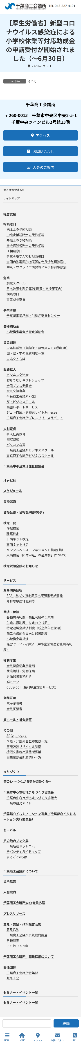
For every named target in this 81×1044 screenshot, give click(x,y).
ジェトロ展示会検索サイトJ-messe (32, 412)
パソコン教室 (16, 444)
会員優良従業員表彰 (21, 665)
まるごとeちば (17, 857)
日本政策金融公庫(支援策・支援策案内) (34, 288)
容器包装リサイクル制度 (24, 746)
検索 (66, 1023)
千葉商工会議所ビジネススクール (30, 450)
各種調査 (13, 940)
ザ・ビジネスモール (21, 401)
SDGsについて (17, 735)
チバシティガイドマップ (24, 851)
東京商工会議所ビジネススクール (30, 455)
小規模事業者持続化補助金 (25, 331)
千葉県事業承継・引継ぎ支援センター (33, 315)
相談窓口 (13, 294)
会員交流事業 (16, 391)
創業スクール (16, 283)
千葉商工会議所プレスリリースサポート (35, 417)
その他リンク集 (18, 946)
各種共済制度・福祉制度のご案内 (30, 617)
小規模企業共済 (18, 638)
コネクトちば (16, 358)
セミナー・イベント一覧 (20, 992)
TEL (75, 1040)
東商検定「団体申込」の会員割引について (36, 555)
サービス (9, 580)
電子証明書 (14, 703)
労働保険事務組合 (19, 676)
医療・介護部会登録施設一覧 (27, 741)
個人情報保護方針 (14, 190)
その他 (32, 81)
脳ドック (13, 681)
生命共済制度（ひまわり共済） (29, 622)
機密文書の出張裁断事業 (24, 751)
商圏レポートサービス (22, 407)
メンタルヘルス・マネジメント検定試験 (35, 550)
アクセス (38, 1040)
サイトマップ (11, 198)
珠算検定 (13, 533)
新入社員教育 (16, 434)
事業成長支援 (16, 299)
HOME (22, 1040)
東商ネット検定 (18, 544)
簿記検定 (13, 528)
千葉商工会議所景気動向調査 (27, 935)
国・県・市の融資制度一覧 (25, 353)
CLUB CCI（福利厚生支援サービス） (32, 687)
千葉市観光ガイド (19, 803)
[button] (40, 135)
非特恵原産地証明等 (21, 601)
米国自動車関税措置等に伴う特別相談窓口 (36, 261)
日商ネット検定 (18, 539)
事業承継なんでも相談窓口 (25, 256)
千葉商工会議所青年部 (22, 972)
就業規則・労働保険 (21, 671)
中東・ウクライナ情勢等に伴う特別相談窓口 (38, 267)
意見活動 (13, 929)
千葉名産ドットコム (21, 846)
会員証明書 (14, 708)
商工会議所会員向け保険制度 (27, 633)
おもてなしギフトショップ (25, 380)
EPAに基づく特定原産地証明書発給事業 (35, 595)
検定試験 (13, 439)
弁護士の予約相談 (19, 240)
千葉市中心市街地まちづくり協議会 (32, 797)
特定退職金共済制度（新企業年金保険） (35, 628)
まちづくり (11, 771)
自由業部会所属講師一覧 (24, 757)
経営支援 (9, 214)
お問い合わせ (57, 1040)
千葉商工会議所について (20, 871)
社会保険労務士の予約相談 (25, 245)
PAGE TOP (74, 1023)
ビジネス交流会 (18, 374)
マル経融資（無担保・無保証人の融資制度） (38, 348)
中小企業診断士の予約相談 (25, 234)
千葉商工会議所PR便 (21, 396)
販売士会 (13, 978)
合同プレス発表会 (19, 385)
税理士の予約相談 (19, 229)
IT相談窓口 (14, 251)
